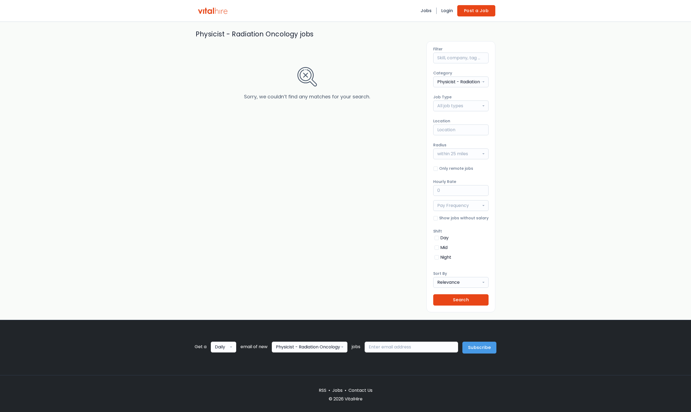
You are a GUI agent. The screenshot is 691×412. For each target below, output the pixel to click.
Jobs (426, 11)
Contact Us (360, 390)
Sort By (440, 273)
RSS (322, 390)
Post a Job (476, 11)
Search (461, 300)
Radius (439, 145)
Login (447, 11)
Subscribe (479, 347)
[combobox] (461, 82)
